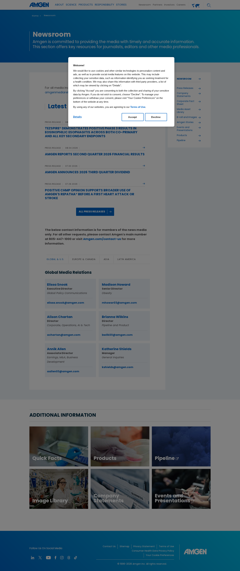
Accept (132, 117)
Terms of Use (137, 107)
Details (77, 116)
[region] (121, 92)
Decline (155, 117)
